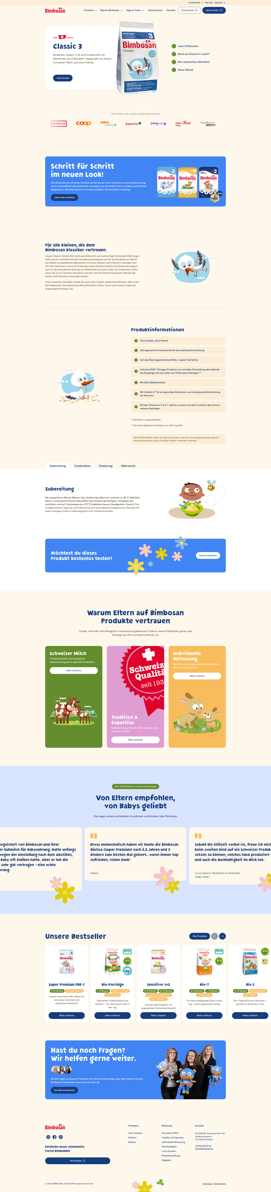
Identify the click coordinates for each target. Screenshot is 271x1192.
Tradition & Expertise (173, 1138)
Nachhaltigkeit (169, 1147)
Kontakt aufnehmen (64, 1090)
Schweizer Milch (170, 1133)
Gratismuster (155, 10)
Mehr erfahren (73, 670)
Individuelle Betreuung (173, 1142)
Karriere (209, 2)
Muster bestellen (208, 555)
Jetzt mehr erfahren (64, 197)
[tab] (57, 465)
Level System (169, 1151)
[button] (196, 2)
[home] (55, 10)
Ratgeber (166, 1160)
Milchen (132, 1138)
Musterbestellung (171, 1156)
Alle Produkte (200, 936)
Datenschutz (220, 1183)
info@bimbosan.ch (204, 1148)
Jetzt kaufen (62, 78)
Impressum (208, 1183)
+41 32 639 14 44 (203, 1145)
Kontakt (171, 10)
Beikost (132, 1142)
